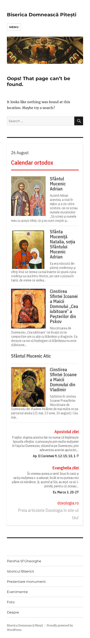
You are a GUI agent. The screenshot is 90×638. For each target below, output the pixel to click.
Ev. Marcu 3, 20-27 (66, 492)
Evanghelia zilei (65, 468)
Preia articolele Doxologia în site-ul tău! (48, 513)
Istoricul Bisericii (20, 571)
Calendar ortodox (32, 162)
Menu (13, 27)
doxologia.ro (68, 503)
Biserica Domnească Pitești (41, 15)
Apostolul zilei (66, 431)
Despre (13, 612)
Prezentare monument (26, 582)
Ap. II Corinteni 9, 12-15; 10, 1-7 (56, 456)
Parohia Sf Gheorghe (24, 561)
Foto (11, 602)
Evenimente (17, 592)
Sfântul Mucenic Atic (31, 355)
